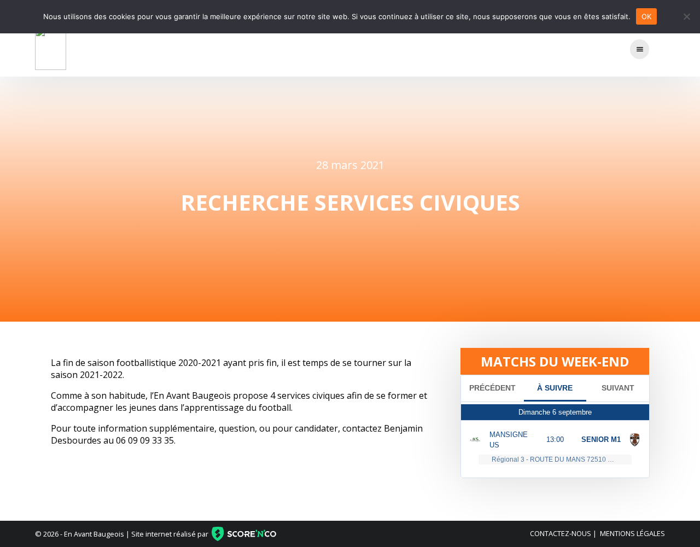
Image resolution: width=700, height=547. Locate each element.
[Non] (686, 16)
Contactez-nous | (563, 533)
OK (646, 16)
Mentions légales (632, 533)
